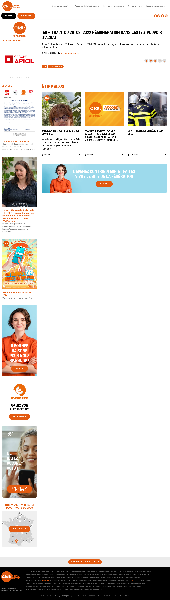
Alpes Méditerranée (45, 584)
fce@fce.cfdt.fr (123, 596)
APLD (53, 572)
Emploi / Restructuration (92, 575)
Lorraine (119, 587)
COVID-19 (120, 572)
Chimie (62, 581)
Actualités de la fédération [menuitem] (86, 6)
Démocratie (129, 572)
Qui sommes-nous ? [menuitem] (60, 6)
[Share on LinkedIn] (155, 61)
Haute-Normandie (57, 587)
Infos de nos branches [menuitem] (112, 6)
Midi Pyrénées (137, 587)
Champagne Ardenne (137, 584)
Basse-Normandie (91, 584)
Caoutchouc (54, 581)
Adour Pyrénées (145, 581)
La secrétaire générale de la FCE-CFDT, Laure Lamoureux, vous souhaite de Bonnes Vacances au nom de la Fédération (18, 215)
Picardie (40, 590)
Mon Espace (26, 16)
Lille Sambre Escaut (99, 587)
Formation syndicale (125, 575)
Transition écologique (33, 581)
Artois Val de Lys (64, 584)
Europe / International (109, 575)
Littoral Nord (111, 587)
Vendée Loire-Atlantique (92, 590)
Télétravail (137, 578)
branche (45, 581)
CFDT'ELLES (65, 572)
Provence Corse (62, 590)
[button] (70, 6)
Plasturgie (120, 581)
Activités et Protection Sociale (39, 572)
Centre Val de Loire (122, 584)
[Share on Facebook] (146, 61)
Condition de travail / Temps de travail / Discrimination (90, 572)
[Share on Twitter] (151, 61)
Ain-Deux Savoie (31, 584)
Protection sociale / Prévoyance (77, 578)
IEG (44, 66)
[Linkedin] (155, 15)
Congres (113, 572)
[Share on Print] (164, 61)
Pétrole (105, 581)
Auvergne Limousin (78, 584)
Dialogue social (31, 575)
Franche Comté (44, 587)
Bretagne (111, 584)
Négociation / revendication (70, 53)
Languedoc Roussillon (83, 587)
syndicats (134, 581)
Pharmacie (112, 581)
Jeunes (28, 578)
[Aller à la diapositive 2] (12, 77)
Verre (127, 581)
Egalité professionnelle (58, 575)
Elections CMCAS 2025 (75, 575)
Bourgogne (103, 584)
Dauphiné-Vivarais (32, 587)
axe (27, 572)
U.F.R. (103, 590)
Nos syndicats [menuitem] (134, 6)
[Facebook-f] (162, 15)
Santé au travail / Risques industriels (120, 578)
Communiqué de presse (15, 142)
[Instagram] (166, 15)
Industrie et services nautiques (80, 581)
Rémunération (55, 66)
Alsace (55, 584)
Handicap (145, 575)
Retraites (103, 578)
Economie (45, 575)
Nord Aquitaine (31, 590)
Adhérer (8, 16)
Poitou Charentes (50, 590)
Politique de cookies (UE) (11, 591)
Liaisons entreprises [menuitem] (154, 6)
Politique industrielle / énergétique (53, 578)
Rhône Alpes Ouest (76, 590)
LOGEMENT (36, 578)
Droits (39, 575)
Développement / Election (143, 572)
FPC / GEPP (137, 575)
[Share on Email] (160, 61)
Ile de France (69, 587)
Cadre (58, 572)
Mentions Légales (8, 588)
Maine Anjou (127, 587)
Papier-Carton (97, 581)
